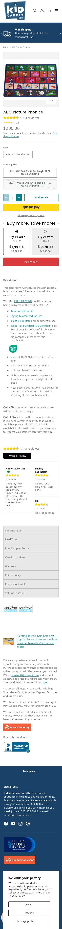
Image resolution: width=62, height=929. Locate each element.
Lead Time (11, 539)
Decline (29, 912)
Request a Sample (15, 584)
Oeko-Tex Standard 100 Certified (30, 325)
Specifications (13, 530)
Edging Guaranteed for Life (26, 315)
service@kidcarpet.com (25, 675)
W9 (45, 682)
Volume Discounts (16, 593)
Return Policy (13, 575)
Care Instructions (15, 557)
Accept (29, 904)
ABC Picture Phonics (21, 47)
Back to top (29, 771)
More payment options (31, 215)
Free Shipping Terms (17, 548)
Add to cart (41, 197)
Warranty (10, 566)
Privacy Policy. (17, 895)
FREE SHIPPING (23, 301)
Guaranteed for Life (22, 311)
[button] (49, 10)
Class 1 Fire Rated (21, 320)
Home (6, 47)
